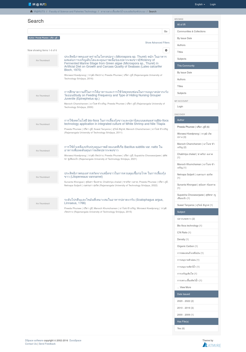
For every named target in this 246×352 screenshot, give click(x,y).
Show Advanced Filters (157, 42)
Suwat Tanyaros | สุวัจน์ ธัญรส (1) (195, 205)
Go (165, 31)
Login (180, 106)
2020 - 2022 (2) (185, 301)
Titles (180, 51)
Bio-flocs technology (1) (189, 225)
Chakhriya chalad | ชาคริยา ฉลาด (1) (195, 155)
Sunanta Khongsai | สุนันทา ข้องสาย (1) (196, 186)
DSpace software (34, 340)
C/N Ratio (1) (184, 232)
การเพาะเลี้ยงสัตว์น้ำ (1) (189, 280)
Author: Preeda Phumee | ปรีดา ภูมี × (44, 37)
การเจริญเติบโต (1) (187, 273)
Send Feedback (47, 343)
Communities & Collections (191, 31)
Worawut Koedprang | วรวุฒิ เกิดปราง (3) (194, 135)
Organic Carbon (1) (187, 246)
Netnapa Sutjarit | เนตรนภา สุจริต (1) (195, 176)
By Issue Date (184, 38)
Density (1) (183, 239)
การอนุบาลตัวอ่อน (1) (188, 259)
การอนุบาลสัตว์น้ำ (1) (188, 266)
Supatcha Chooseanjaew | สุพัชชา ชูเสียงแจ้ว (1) (196, 196)
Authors (181, 45)
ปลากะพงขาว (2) (186, 218)
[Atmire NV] (211, 344)
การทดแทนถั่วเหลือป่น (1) (190, 253)
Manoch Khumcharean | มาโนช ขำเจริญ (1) (196, 165)
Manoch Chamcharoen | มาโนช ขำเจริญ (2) (196, 145)
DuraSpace (75, 340)
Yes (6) (181, 328)
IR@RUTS (39, 11)
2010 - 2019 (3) (185, 307)
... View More (184, 287)
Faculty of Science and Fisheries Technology (73, 11)
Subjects (181, 58)
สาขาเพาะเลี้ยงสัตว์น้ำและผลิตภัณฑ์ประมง (123, 11)
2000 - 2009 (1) (185, 314)
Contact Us (31, 343)
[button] (200, 4)
